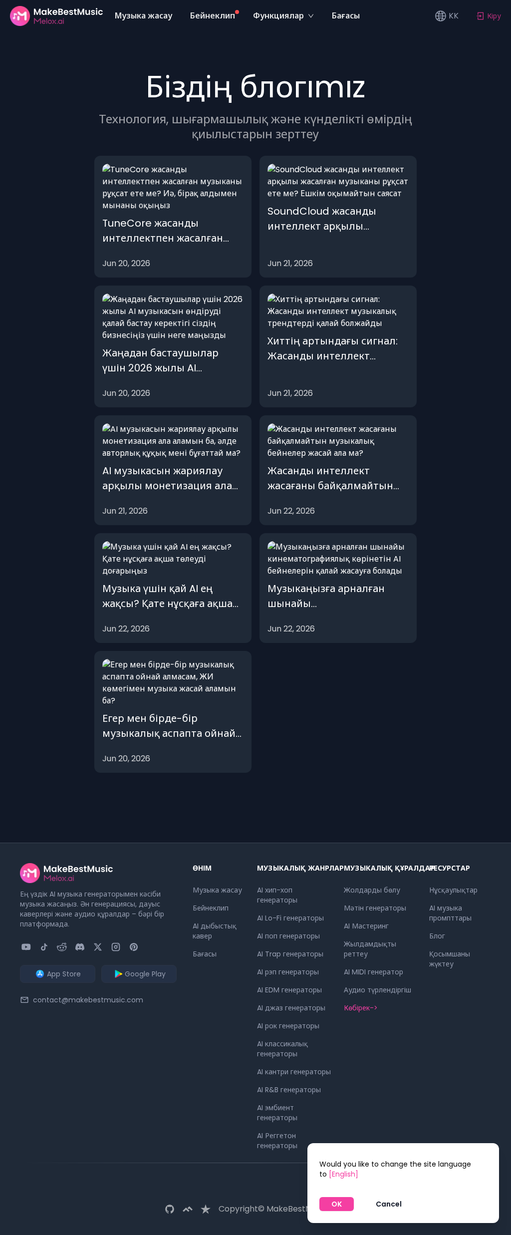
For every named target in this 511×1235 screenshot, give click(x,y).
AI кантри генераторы (294, 1072)
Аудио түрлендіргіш (377, 990)
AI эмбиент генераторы (277, 1113)
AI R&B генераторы (289, 1090)
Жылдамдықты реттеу (370, 949)
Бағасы (205, 954)
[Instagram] (116, 947)
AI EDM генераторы (289, 990)
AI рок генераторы (288, 1026)
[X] (98, 947)
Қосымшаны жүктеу (449, 959)
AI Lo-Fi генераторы (290, 918)
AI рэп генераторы (288, 972)
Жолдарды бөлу (372, 890)
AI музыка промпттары (450, 913)
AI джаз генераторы (291, 1008)
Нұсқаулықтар (453, 890)
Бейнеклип (211, 908)
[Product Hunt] (134, 947)
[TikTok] (44, 947)
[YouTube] (26, 947)
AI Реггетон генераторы (277, 1141)
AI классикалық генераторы (282, 1049)
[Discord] (80, 947)
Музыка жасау (217, 890)
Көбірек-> (361, 1008)
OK (336, 1204)
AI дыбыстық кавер (215, 931)
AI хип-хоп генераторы (277, 895)
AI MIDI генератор (373, 972)
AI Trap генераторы (290, 954)
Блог (437, 936)
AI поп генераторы (288, 936)
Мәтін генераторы (375, 908)
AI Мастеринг (366, 926)
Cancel (389, 1204)
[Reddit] (62, 947)
